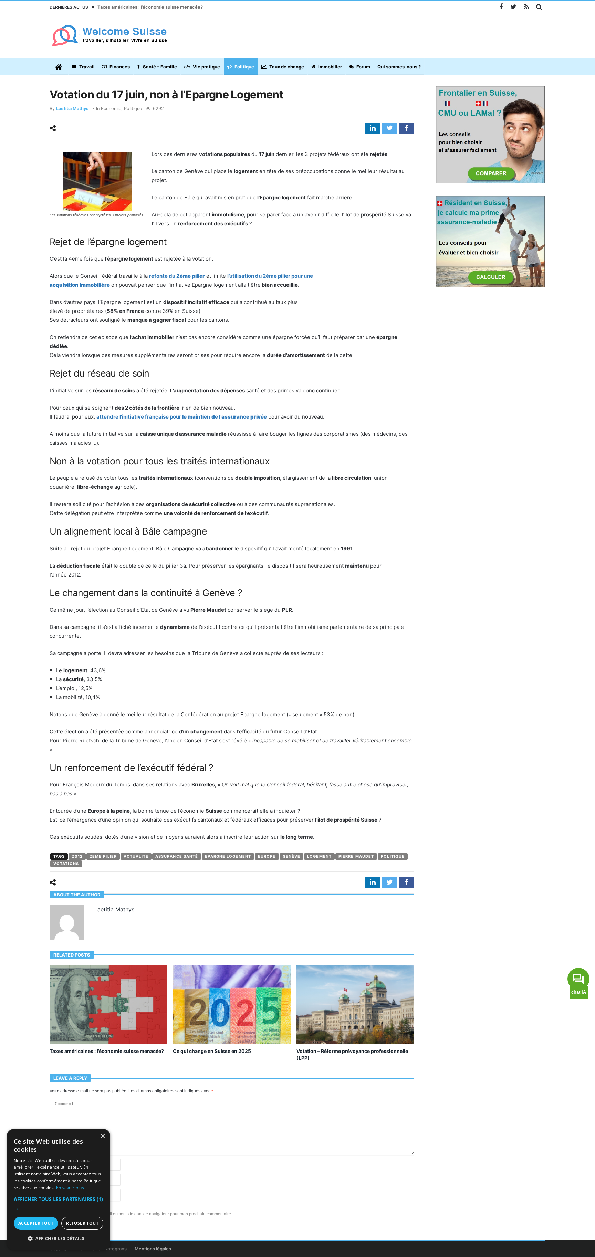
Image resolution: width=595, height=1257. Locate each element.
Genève (292, 856)
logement (319, 856)
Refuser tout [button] (82, 1223)
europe (267, 856)
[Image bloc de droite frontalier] (490, 134)
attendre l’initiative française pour (181, 416)
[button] (58, 1204)
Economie (111, 108)
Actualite (136, 856)
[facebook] (406, 128)
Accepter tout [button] (35, 1223)
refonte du (177, 276)
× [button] (102, 1136)
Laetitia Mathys (72, 108)
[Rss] (526, 7)
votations (66, 863)
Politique (133, 108)
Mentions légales (153, 1248)
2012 (77, 856)
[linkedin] (372, 128)
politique (393, 856)
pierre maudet (356, 856)
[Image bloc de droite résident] (490, 241)
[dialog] (58, 1189)
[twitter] (389, 128)
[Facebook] (500, 7)
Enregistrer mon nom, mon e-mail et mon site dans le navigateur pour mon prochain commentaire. (141, 1214)
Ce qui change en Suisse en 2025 (212, 1051)
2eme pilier (103, 856)
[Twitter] (513, 7)
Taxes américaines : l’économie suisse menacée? (150, 7)
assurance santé (176, 856)
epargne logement (228, 856)
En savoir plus (70, 1188)
